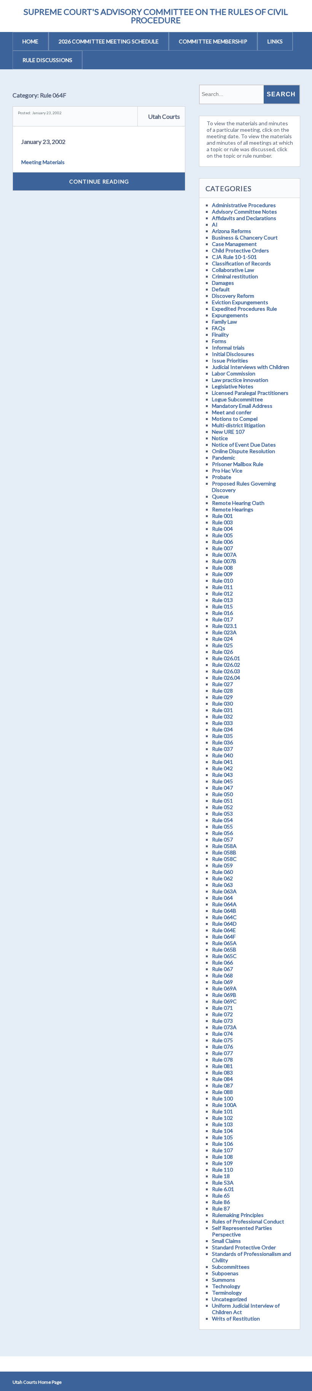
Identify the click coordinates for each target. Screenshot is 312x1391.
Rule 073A (224, 1027)
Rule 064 (222, 897)
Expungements (230, 315)
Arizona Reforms (231, 231)
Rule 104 (222, 1130)
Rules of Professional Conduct (248, 1221)
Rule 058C (224, 859)
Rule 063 (222, 885)
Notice (220, 438)
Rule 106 (222, 1143)
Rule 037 (222, 749)
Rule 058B (224, 852)
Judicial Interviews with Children (250, 367)
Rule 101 (222, 1111)
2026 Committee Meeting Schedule (109, 41)
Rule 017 (222, 619)
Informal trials (228, 347)
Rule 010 (222, 580)
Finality (220, 334)
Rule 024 (222, 639)
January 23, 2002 (43, 141)
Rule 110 (222, 1169)
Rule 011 (222, 587)
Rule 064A (224, 904)
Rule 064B (224, 910)
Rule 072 (222, 1014)
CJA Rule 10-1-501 (234, 257)
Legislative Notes (232, 386)
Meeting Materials (43, 162)
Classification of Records (241, 263)
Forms (219, 341)
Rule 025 (222, 645)
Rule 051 (222, 800)
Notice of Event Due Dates (244, 444)
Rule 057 (222, 839)
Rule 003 (222, 522)
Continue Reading (99, 181)
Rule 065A (224, 943)
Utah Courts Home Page (37, 1382)
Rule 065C (224, 956)
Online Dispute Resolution (243, 451)
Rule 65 (221, 1195)
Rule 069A (224, 988)
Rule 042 (222, 768)
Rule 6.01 (223, 1189)
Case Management (234, 244)
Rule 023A (224, 632)
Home (30, 41)
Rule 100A (224, 1105)
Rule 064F (224, 936)
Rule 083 (222, 1072)
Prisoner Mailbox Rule (237, 464)
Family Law (224, 321)
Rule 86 (221, 1202)
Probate (221, 477)
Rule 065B (224, 949)
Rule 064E (224, 930)
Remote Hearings (232, 509)
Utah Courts (164, 116)
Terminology (227, 1292)
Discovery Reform (233, 295)
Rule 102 (222, 1118)
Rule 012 (222, 593)
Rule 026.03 (226, 671)
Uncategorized (229, 1299)
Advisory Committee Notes (244, 211)
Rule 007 (222, 548)
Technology (226, 1286)
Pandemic (223, 457)
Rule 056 (222, 833)
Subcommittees (231, 1266)
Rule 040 (222, 755)
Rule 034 (222, 729)
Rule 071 (222, 1008)
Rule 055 (222, 826)
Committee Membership (213, 41)
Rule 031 (222, 710)
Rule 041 (222, 762)
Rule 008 (222, 567)
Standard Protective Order (244, 1247)
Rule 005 (222, 535)
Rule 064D (224, 923)
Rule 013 (222, 600)
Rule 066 (222, 962)
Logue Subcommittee (237, 399)
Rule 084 (222, 1079)
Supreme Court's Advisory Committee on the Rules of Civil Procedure (156, 15)
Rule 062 (222, 878)
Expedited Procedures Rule (244, 308)
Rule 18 (221, 1176)
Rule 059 (222, 865)
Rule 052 (222, 807)
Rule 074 (222, 1033)
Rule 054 (222, 820)
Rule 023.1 (224, 626)
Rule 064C (224, 917)
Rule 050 (222, 794)
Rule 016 (222, 613)
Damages (223, 282)
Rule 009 (222, 574)
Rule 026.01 (226, 658)
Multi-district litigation (238, 425)
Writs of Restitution (236, 1318)
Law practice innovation (240, 380)
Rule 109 (222, 1163)
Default (221, 289)
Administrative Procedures (244, 205)
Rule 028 (222, 690)
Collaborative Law (233, 270)
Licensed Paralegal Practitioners (250, 393)
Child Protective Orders (240, 250)
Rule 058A (224, 846)
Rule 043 (222, 774)
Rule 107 (222, 1150)
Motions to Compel (235, 418)
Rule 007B (224, 561)
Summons (223, 1279)
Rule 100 (222, 1098)
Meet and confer (232, 412)
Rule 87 (221, 1208)
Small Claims (226, 1241)
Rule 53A (223, 1182)
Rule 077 (222, 1053)
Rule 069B (224, 995)
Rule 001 (222, 516)
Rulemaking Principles (238, 1215)
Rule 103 (222, 1124)
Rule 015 (222, 606)
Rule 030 (222, 703)
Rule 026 (222, 651)
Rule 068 (222, 975)
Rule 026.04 (226, 677)
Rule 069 (222, 982)
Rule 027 (222, 684)
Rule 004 (222, 528)
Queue (220, 496)
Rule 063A (224, 891)
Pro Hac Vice (227, 470)
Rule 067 (222, 969)
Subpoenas (225, 1273)
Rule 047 (222, 787)
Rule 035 (222, 736)
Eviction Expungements (240, 302)
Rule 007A (224, 554)
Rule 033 (222, 723)
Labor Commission (233, 373)
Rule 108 (222, 1156)
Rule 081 (222, 1066)
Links (275, 41)
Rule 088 (222, 1092)
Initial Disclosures (233, 354)
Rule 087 (222, 1085)
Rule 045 (222, 781)
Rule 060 (222, 872)
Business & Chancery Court (245, 237)
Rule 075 (222, 1040)
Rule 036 (222, 742)
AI (215, 224)
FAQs (218, 328)
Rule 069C (224, 1001)
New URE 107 (228, 431)
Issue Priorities (230, 360)
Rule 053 (222, 813)
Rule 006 (222, 541)
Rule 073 (222, 1020)
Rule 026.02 (226, 664)
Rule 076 (222, 1046)
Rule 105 (222, 1137)
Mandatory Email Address (242, 405)
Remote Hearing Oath (238, 503)
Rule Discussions (47, 60)
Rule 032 (222, 716)
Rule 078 (222, 1059)
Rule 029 (222, 697)
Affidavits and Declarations (244, 218)
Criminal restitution (235, 276)
